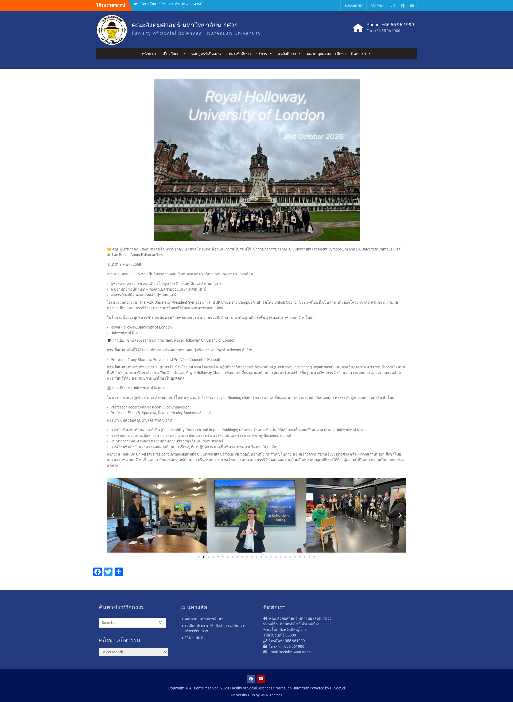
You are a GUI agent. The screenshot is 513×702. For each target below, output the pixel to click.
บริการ (261, 54)
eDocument (354, 5)
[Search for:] (134, 622)
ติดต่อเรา (358, 54)
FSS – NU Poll (196, 638)
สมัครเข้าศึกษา (238, 54)
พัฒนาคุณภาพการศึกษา (326, 54)
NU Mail (377, 5)
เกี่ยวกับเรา (172, 54)
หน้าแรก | (149, 54)
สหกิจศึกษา (287, 54)
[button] (113, 515)
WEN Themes (271, 695)
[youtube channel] (412, 5)
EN (392, 5)
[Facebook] (402, 5)
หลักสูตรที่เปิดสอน (206, 54)
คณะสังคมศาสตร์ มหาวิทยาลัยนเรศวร (185, 25)
